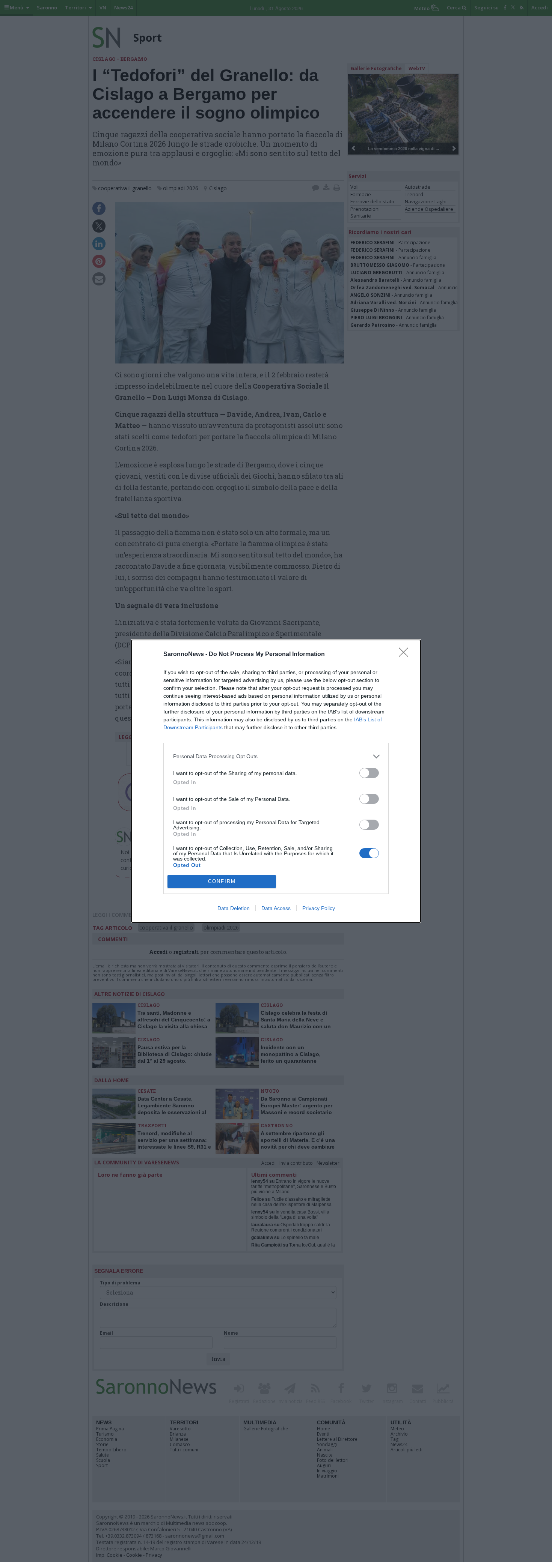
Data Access (276, 908)
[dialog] (276, 781)
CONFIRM (222, 881)
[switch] (369, 773)
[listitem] (276, 756)
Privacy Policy (318, 908)
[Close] (406, 654)
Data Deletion (233, 908)
